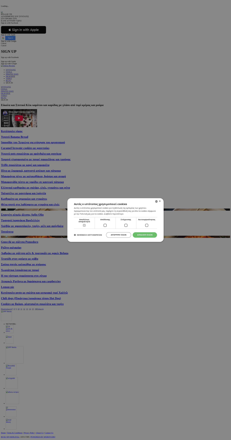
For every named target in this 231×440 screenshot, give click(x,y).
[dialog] (115, 220)
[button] (88, 235)
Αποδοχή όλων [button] (144, 235)
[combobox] (156, 201)
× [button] (160, 201)
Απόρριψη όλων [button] (118, 235)
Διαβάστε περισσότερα (113, 214)
